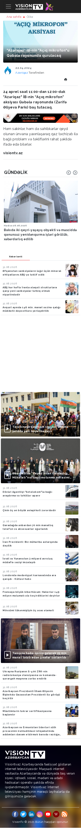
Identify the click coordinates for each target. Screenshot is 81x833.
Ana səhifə (13, 16)
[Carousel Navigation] (72, 173)
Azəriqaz (22, 72)
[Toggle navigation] (8, 6)
